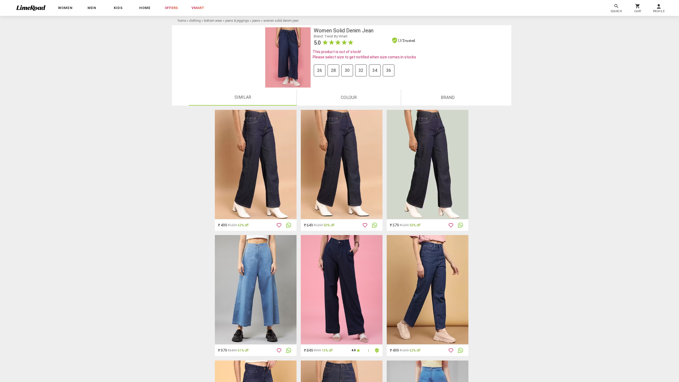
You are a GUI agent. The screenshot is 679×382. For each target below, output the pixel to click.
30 (347, 70)
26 (319, 70)
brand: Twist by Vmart (330, 36)
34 (374, 70)
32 (361, 70)
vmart (197, 8)
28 (333, 70)
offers (171, 8)
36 (388, 70)
